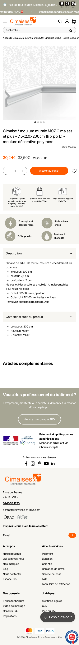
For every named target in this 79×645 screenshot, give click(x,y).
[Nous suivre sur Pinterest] (39, 463)
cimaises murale (39, 301)
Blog (5, 568)
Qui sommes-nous (13, 558)
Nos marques (11, 563)
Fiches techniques (13, 600)
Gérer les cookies (53, 637)
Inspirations (9, 616)
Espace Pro (9, 579)
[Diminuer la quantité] (8, 171)
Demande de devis (53, 568)
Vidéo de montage (14, 605)
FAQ (44, 579)
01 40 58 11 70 (11, 503)
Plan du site (49, 611)
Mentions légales (52, 600)
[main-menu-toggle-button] (5, 21)
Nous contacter (12, 574)
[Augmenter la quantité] (22, 171)
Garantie (47, 563)
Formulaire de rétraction (56, 584)
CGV (45, 605)
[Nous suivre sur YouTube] (46, 463)
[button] (74, 171)
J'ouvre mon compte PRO (39, 419)
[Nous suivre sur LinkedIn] (53, 463)
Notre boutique (12, 553)
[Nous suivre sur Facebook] (26, 463)
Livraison (47, 558)
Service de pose (51, 574)
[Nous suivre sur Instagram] (32, 463)
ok (73, 536)
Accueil (7, 37)
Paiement (47, 553)
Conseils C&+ (11, 611)
